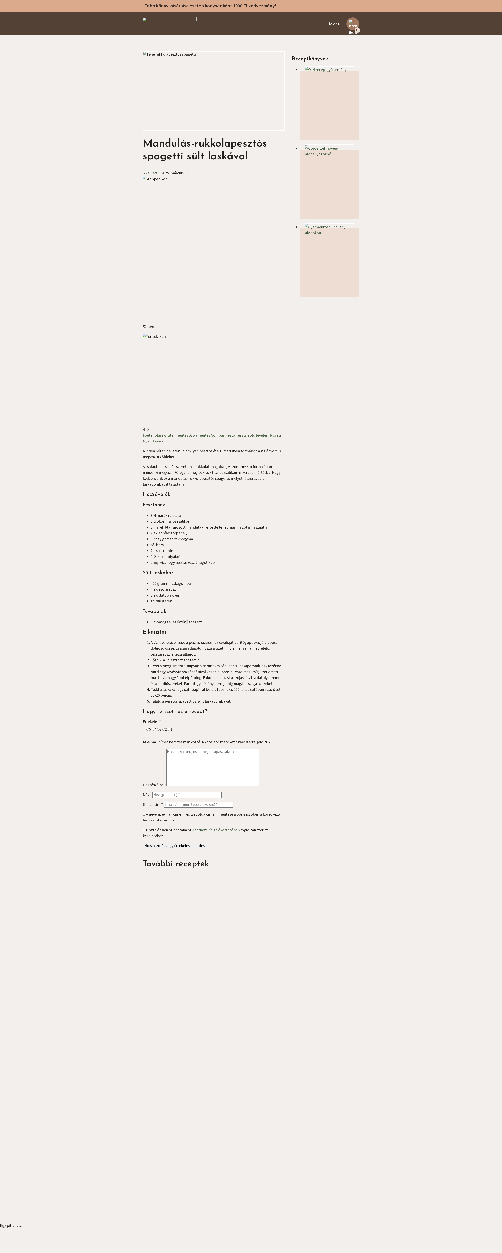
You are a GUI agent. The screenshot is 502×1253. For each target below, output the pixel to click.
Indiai (159, 976)
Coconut (264, 1216)
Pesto (230, 435)
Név (147, 795)
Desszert (297, 879)
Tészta (241, 435)
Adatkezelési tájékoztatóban (216, 830)
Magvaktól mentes (166, 1092)
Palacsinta (334, 970)
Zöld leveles (257, 435)
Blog (154, 1027)
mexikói (235, 970)
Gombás (218, 435)
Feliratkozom (308, 416)
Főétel (148, 435)
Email (300, 398)
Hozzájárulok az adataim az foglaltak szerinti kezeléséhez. (320, 427)
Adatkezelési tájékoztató (171, 1045)
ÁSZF (155, 1039)
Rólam (156, 1010)
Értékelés (152, 721)
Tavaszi (158, 441)
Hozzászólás (154, 785)
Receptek (158, 1015)
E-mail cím (153, 804)
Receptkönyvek (163, 1021)
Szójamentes (200, 435)
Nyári (147, 441)
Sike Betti (150, 173)
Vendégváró (160, 1109)
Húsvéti (274, 435)
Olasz (159, 435)
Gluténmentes (176, 435)
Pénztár (157, 1033)
